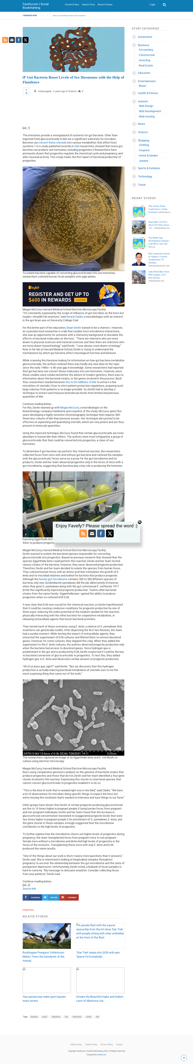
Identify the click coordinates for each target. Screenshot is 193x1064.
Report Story (29, 910)
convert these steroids (52, 142)
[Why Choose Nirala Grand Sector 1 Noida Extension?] (139, 211)
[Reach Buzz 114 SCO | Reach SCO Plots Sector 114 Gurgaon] (139, 227)
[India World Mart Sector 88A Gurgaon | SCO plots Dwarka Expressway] (139, 277)
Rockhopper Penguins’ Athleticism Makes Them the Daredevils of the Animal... (43, 956)
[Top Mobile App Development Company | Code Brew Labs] (139, 243)
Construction (147, 55)
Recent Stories (105, 4)
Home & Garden (148, 155)
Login (152, 4)
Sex (97, 1017)
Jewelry (143, 160)
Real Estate (146, 65)
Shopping (143, 140)
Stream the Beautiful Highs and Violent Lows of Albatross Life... (99, 998)
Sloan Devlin (73, 327)
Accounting (146, 49)
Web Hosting (147, 116)
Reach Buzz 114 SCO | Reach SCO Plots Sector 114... (159, 225)
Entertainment (147, 81)
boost (44, 1017)
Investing (144, 60)
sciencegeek (45, 91)
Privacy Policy (107, 1044)
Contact (119, 1044)
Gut (66, 1017)
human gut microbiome (53, 579)
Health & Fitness (148, 93)
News (141, 123)
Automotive (145, 36)
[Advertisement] (74, 112)
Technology (145, 176)
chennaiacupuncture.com (159, 266)
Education (144, 72)
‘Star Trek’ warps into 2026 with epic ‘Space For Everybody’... (98, 954)
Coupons (144, 150)
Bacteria (34, 1017)
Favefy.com (101, 1055)
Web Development (150, 111)
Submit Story (88, 4)
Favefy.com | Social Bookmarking (36, 5)
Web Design (146, 105)
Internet (143, 101)
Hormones (77, 1017)
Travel (142, 184)
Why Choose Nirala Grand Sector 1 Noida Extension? (158, 209)
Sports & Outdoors (149, 168)
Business (143, 45)
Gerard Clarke (74, 316)
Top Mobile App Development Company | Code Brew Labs (159, 241)
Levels (88, 1017)
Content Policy (72, 4)
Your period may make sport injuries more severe (44, 998)
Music (142, 85)
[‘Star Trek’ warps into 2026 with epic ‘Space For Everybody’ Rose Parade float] (100, 936)
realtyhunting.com (161, 228)
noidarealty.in (164, 212)
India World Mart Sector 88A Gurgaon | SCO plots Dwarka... (159, 275)
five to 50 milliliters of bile (81, 382)
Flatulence (56, 1017)
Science (72, 91)
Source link (29, 888)
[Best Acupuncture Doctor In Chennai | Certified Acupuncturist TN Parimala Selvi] (139, 259)
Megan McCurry (69, 407)
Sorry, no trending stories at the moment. (69, 15)
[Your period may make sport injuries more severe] (47, 980)
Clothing (144, 145)
